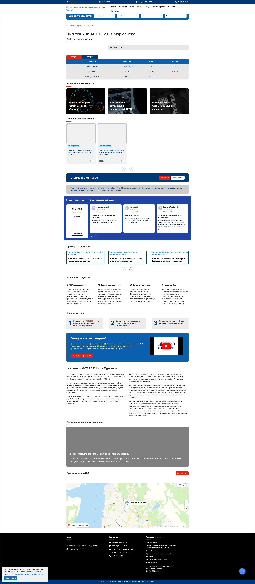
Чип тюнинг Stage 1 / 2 (74, 26)
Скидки (147, 7)
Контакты (115, 11)
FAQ (168, 7)
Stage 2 (90, 57)
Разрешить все (10, 578)
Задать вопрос (177, 178)
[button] (131, 269)
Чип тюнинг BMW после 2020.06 (156, 559)
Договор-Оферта (151, 542)
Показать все (182, 473)
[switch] (92, 161)
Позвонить (76, 356)
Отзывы (139, 7)
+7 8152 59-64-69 (91, 321)
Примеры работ (159, 7)
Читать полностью (164, 230)
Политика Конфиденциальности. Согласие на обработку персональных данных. (161, 546)
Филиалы (175, 7)
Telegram (87, 356)
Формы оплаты (151, 551)
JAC (87, 26)
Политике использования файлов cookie (29, 574)
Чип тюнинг (123, 7)
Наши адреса (73, 2)
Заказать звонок (151, 562)
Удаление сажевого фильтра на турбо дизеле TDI (158, 555)
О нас (132, 7)
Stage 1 (74, 57)
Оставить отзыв (77, 233)
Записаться (164, 178)
